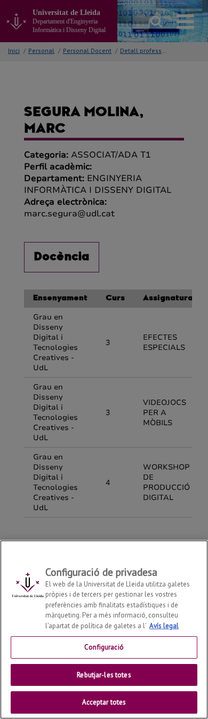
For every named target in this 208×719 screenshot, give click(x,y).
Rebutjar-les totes (104, 674)
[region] (104, 629)
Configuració (104, 647)
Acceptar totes (104, 702)
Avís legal (164, 625)
